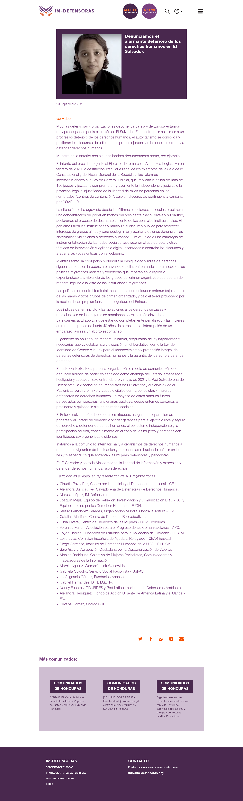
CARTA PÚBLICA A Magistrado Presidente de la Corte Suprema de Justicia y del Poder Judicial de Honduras (68, 703)
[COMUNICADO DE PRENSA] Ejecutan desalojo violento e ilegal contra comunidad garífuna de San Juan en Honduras (121, 703)
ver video (63, 119)
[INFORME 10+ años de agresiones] (149, 11)
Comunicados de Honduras (68, 686)
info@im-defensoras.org (146, 773)
